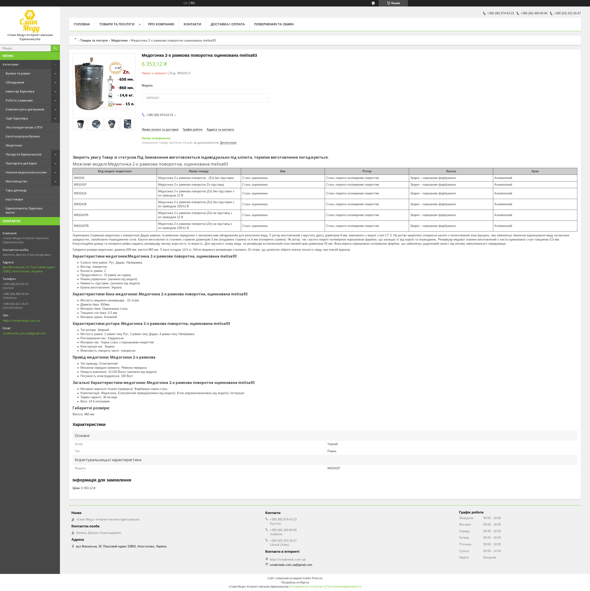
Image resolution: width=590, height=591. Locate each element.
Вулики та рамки (18, 73)
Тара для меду (16, 190)
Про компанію (161, 24)
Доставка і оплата (228, 24)
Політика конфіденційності (344, 586)
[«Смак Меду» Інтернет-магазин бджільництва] (29, 21)
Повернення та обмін (274, 24)
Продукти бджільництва (23, 154)
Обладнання (15, 82)
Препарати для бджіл (21, 163)
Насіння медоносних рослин (26, 172)
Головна (82, 24)
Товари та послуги (116, 24)
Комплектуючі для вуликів (25, 109)
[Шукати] (55, 48)
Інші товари (14, 199)
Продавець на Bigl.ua (295, 582)
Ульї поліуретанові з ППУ (24, 127)
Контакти (192, 24)
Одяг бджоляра (17, 118)
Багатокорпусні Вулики (23, 136)
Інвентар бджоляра (20, 91)
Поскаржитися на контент (307, 586)
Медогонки (14, 145)
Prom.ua (317, 578)
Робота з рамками (19, 100)
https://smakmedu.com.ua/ (22, 320)
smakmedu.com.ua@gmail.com (24, 333)
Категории (10, 64)
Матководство (16, 181)
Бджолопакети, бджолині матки (24, 210)
